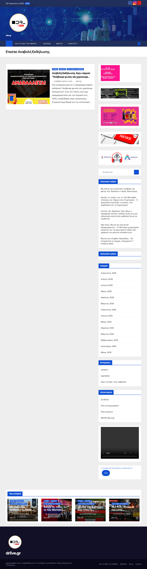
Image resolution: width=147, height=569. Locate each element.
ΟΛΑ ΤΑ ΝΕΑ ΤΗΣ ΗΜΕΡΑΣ (26, 44)
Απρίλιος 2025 (107, 328)
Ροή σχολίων (107, 412)
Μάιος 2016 (106, 352)
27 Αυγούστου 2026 (20, 514)
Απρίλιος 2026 (107, 297)
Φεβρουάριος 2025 (109, 340)
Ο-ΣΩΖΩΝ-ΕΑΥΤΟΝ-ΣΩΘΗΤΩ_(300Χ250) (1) (116, 468)
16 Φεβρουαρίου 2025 (63, 81)
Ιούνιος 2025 (107, 316)
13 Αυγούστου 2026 (122, 514)
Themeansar (10, 565)
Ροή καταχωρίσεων (110, 406)
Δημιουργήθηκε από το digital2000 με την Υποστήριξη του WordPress (31, 563)
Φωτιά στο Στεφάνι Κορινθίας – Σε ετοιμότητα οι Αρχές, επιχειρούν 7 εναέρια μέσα (117, 241)
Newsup (65, 563)
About (59, 44)
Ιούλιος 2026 (107, 279)
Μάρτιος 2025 (107, 334)
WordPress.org (107, 418)
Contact (72, 44)
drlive (79, 81)
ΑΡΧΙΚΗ (55, 69)
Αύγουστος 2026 (108, 273)
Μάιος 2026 (106, 291)
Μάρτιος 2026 (107, 303)
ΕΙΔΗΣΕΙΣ (47, 44)
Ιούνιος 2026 (107, 285)
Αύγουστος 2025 (108, 310)
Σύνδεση (105, 399)
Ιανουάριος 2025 (108, 346)
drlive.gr (8, 35)
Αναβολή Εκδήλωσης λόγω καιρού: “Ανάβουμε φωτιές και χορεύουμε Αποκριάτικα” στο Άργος (71, 77)
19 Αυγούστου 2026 (54, 514)
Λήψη (106, 473)
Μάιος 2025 (106, 322)
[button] (135, 43)
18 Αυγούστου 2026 (88, 514)
